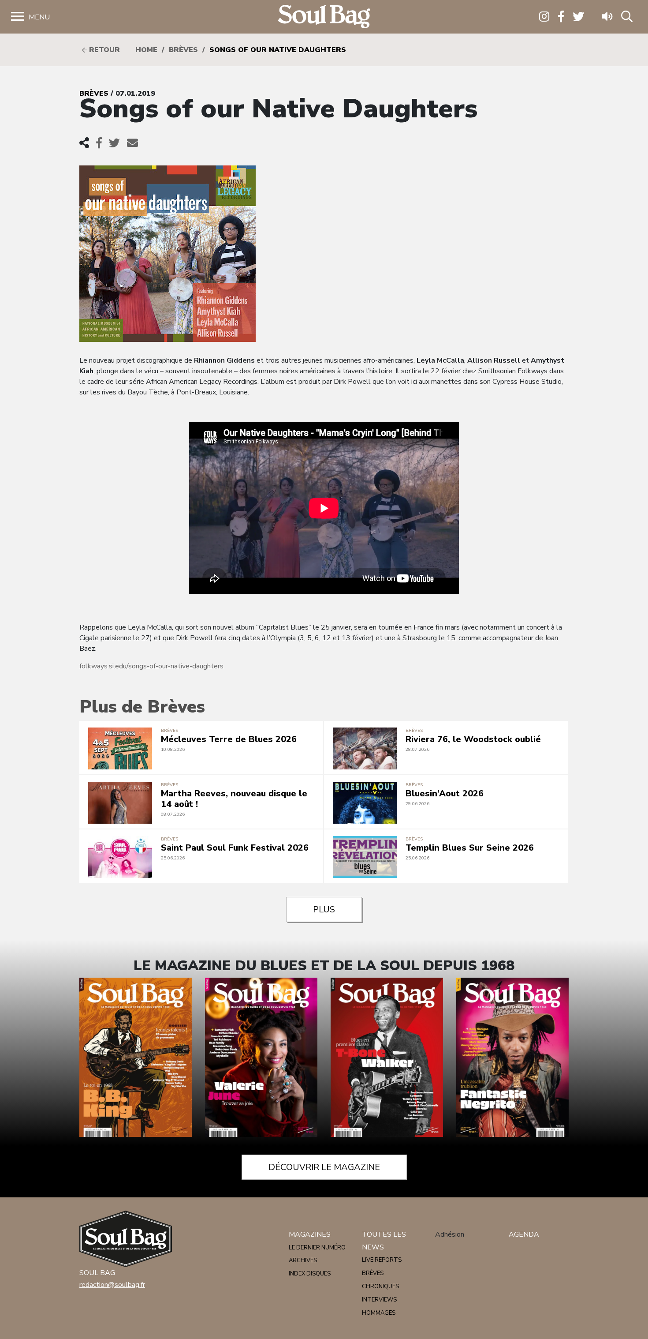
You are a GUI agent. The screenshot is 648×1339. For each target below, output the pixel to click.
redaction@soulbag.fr (112, 1285)
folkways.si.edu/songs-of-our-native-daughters (151, 666)
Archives (303, 1260)
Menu (39, 17)
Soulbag (324, 17)
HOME (146, 50)
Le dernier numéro (317, 1248)
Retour (103, 50)
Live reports (382, 1260)
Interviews (379, 1300)
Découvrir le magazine (324, 1167)
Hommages (378, 1313)
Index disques (310, 1274)
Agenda (524, 1234)
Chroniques (380, 1286)
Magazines (310, 1234)
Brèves (183, 50)
